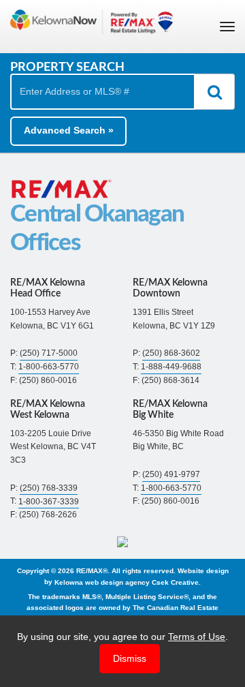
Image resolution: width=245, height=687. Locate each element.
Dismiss (129, 658)
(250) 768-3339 (49, 488)
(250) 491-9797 (171, 474)
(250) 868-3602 (171, 353)
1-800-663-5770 (48, 366)
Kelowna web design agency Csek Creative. (127, 581)
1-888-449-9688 (171, 366)
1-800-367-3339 (48, 501)
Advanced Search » (69, 130)
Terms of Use (196, 636)
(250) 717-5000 (49, 353)
